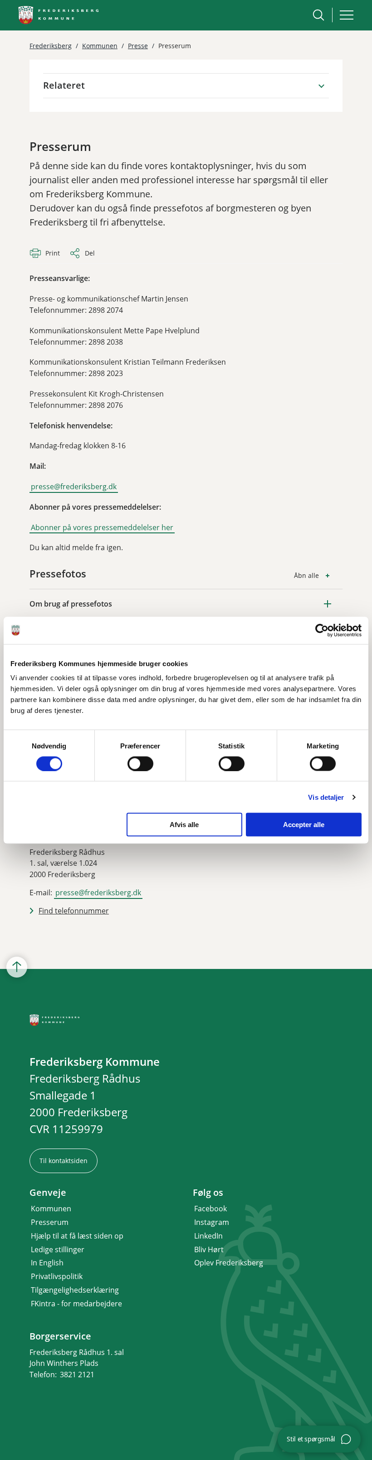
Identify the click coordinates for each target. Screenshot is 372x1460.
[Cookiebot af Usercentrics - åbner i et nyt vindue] (322, 630)
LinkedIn (208, 1236)
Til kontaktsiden (63, 1160)
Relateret (64, 85)
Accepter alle (303, 824)
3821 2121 (77, 1375)
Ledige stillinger (57, 1249)
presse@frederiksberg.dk (74, 487)
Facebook (210, 1209)
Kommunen (51, 1209)
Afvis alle (184, 824)
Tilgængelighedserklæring (75, 1290)
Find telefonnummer (74, 911)
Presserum (50, 1222)
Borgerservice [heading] (60, 1336)
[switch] (140, 763)
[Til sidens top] (17, 968)
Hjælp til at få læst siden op (77, 1236)
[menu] (346, 15)
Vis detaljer (326, 797)
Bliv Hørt (209, 1249)
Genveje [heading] (47, 1193)
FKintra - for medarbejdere (76, 1304)
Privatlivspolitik (57, 1276)
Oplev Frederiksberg (228, 1263)
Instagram (211, 1222)
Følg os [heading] (208, 1193)
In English (47, 1263)
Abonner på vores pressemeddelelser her (102, 527)
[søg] (318, 15)
